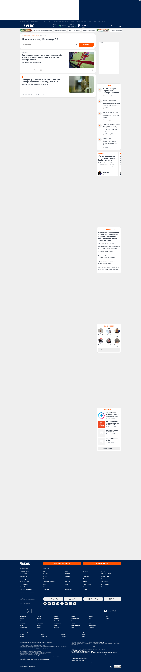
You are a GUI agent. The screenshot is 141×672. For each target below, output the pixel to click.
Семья (85, 589)
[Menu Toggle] (21, 25)
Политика (86, 576)
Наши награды (24, 579)
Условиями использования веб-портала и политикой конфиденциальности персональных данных (94, 652)
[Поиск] (112, 25)
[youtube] (66, 603)
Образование (68, 589)
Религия (85, 587)
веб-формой (47, 659)
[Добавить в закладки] (93, 70)
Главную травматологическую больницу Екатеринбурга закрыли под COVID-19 (41, 80)
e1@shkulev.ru (37, 655)
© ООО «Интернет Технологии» (27, 666)
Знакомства (42, 22)
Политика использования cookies (79, 658)
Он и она (85, 571)
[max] (57, 603)
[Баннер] (26, 30)
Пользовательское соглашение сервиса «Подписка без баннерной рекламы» (89, 662)
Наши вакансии (24, 581)
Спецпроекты (105, 584)
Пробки (63, 25)
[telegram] (45, 603)
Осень (84, 573)
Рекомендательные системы (78, 660)
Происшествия (87, 579)
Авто (44, 571)
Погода (50, 22)
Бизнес (45, 573)
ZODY (103, 22)
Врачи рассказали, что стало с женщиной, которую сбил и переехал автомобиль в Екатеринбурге (42, 57)
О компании (23, 576)
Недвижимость (24, 22)
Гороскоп (84, 22)
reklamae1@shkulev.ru (99, 642)
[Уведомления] (116, 25)
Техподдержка (24, 584)
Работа (85, 581)
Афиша (72, 22)
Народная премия (106, 587)
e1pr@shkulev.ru (93, 646)
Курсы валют (93, 22)
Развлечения (87, 584)
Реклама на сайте (25, 571)
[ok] (53, 603)
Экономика (104, 581)
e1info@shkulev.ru (57, 657)
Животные (46, 587)
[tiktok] (74, 603)
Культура (67, 576)
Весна (45, 576)
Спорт (103, 571)
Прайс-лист (23, 573)
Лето (66, 579)
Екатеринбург (26, 35)
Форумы (55, 22)
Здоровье (46, 589)
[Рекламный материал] (84, 25)
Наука (66, 584)
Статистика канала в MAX (27, 592)
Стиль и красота (106, 573)
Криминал (67, 573)
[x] (62, 603)
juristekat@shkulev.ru (24, 658)
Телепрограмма (64, 22)
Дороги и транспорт (49, 581)
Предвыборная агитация (27, 589)
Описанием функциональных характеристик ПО (82, 651)
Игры (99, 22)
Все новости (35, 35)
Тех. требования (24, 587)
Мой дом (67, 581)
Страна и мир (105, 576)
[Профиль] (120, 25)
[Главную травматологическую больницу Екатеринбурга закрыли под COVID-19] (81, 84)
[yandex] (70, 603)
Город (45, 579)
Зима (66, 571)
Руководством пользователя (78, 650)
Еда (44, 584)
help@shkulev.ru (30, 659)
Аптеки (78, 22)
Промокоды (34, 22)
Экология (104, 579)
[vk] (49, 603)
